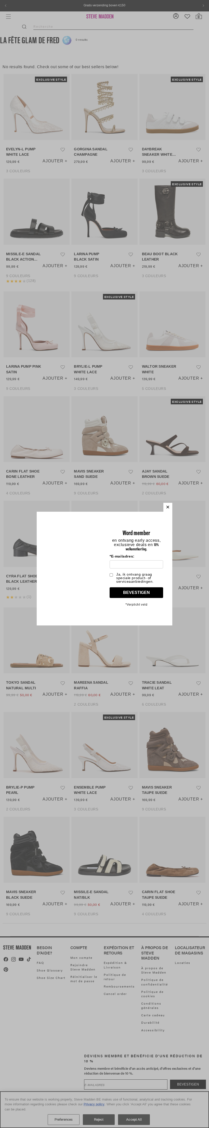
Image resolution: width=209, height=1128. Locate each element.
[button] (167, 507)
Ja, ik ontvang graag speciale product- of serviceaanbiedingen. (135, 578)
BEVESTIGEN (136, 592)
